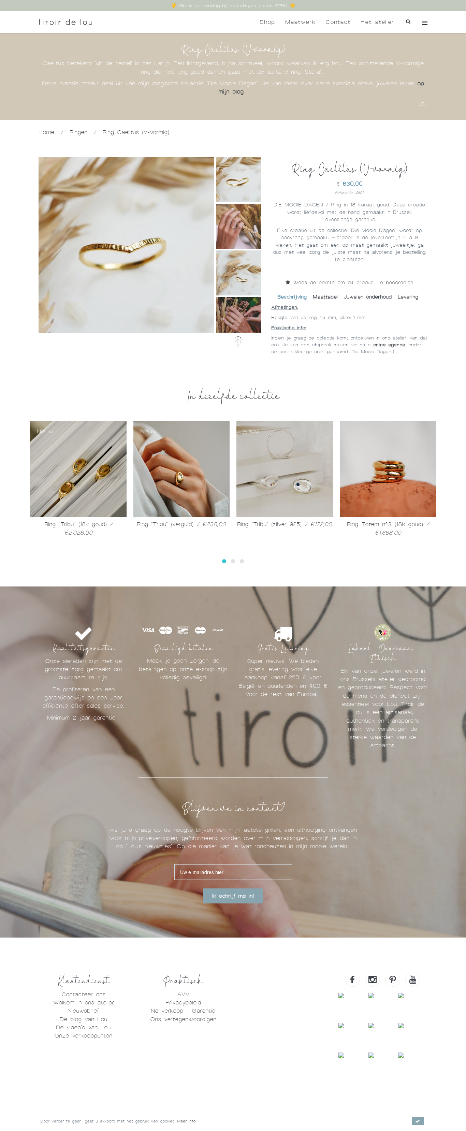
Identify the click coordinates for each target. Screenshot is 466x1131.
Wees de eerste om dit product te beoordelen (351, 282)
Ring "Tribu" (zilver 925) (284, 524)
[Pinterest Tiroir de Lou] (392, 979)
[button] (224, 561)
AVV (183, 994)
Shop (267, 22)
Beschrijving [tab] (292, 297)
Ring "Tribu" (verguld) (181, 524)
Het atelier (377, 22)
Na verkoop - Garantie (183, 1010)
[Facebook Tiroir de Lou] (352, 979)
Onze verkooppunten (83, 1035)
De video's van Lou (83, 1027)
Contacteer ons (83, 994)
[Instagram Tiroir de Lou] (372, 979)
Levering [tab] (408, 297)
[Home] (65, 22)
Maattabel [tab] (325, 297)
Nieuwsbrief (83, 1010)
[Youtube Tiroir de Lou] (412, 979)
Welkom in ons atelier (83, 1002)
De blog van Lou (83, 1019)
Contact (337, 22)
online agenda (389, 345)
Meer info (186, 1121)
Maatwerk (300, 22)
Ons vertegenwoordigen (183, 1019)
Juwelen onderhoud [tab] (368, 297)
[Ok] (418, 1121)
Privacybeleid (183, 1002)
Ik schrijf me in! (233, 896)
